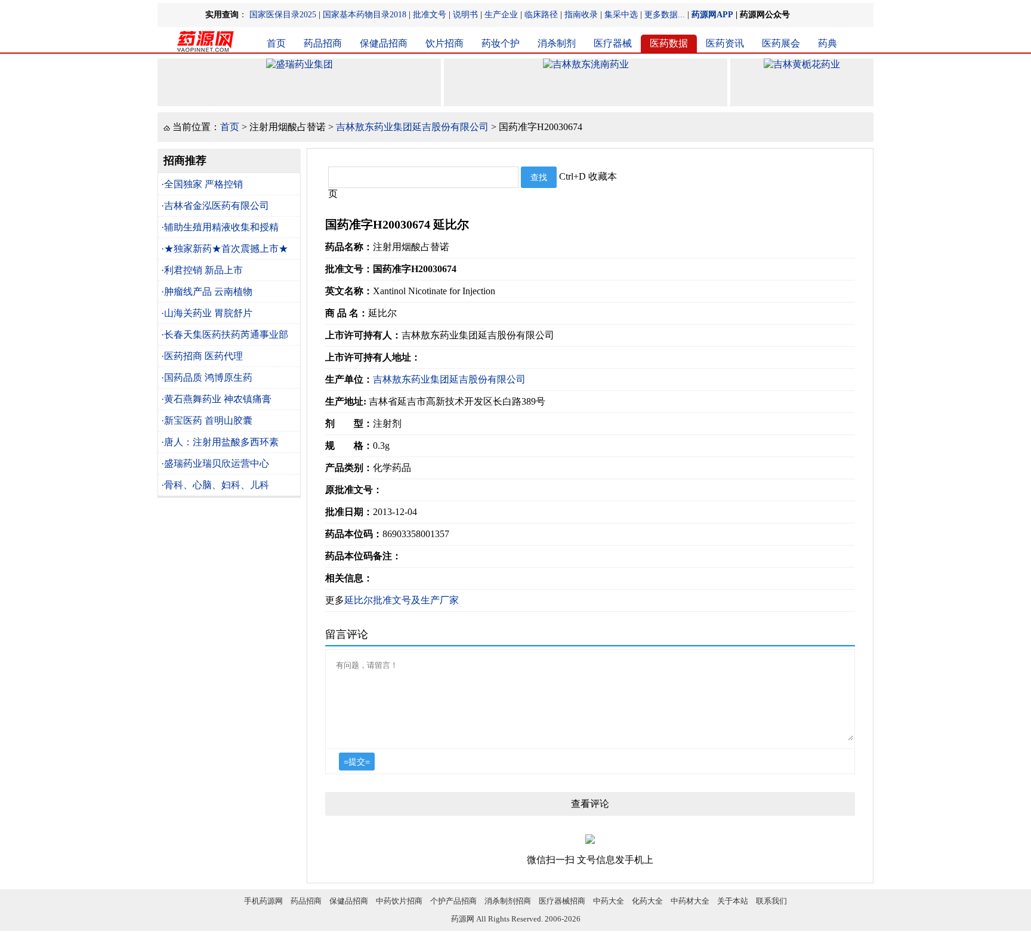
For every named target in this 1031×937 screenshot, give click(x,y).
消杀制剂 (557, 43)
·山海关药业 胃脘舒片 (206, 313)
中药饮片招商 (399, 900)
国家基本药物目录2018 (364, 14)
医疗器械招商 (562, 900)
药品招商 (323, 43)
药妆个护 (500, 43)
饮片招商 (444, 43)
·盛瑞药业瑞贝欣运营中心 (215, 463)
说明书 (465, 14)
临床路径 (541, 14)
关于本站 (732, 900)
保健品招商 (384, 43)
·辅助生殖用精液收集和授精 (220, 227)
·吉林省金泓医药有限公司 (215, 206)
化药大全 (647, 900)
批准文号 (429, 14)
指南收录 (581, 14)
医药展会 (781, 43)
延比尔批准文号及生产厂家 (401, 600)
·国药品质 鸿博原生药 (206, 377)
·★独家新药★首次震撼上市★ (224, 249)
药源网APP (712, 14)
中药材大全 (690, 900)
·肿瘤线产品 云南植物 (206, 291)
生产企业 (501, 14)
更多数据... (664, 14)
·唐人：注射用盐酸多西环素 (220, 442)
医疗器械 (613, 43)
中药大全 (608, 900)
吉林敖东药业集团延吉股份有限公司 (412, 127)
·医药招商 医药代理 (202, 356)
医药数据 (669, 43)
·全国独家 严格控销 (202, 184)
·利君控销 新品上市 (202, 270)
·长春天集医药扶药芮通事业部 (224, 334)
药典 (827, 43)
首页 (276, 43)
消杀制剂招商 (507, 900)
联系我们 (771, 900)
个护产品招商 (453, 900)
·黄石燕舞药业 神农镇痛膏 (216, 399)
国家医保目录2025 (282, 14)
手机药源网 (263, 900)
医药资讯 (725, 43)
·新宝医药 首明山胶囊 (206, 420)
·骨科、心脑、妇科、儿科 (215, 485)
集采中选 (621, 14)
